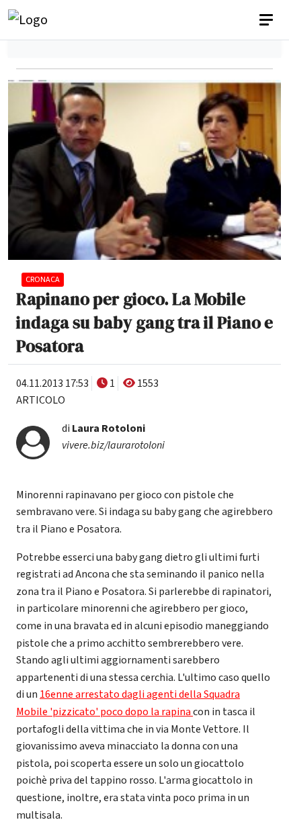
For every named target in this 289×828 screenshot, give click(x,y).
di (103, 428)
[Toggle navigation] (267, 20)
